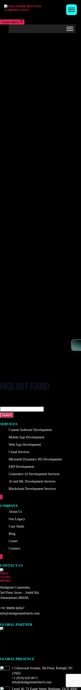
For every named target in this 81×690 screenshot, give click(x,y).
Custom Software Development (30, 430)
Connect (14, 548)
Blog (12, 534)
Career (13, 541)
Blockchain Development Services (32, 489)
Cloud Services (19, 452)
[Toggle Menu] (71, 10)
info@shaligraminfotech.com (20, 613)
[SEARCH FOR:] (40, 409)
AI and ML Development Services (32, 481)
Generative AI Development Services (34, 474)
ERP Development (21, 466)
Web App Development (25, 444)
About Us (15, 511)
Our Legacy (17, 519)
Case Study (16, 526)
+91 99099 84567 (12, 608)
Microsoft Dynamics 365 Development (35, 459)
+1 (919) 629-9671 (25, 678)
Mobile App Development (26, 437)
